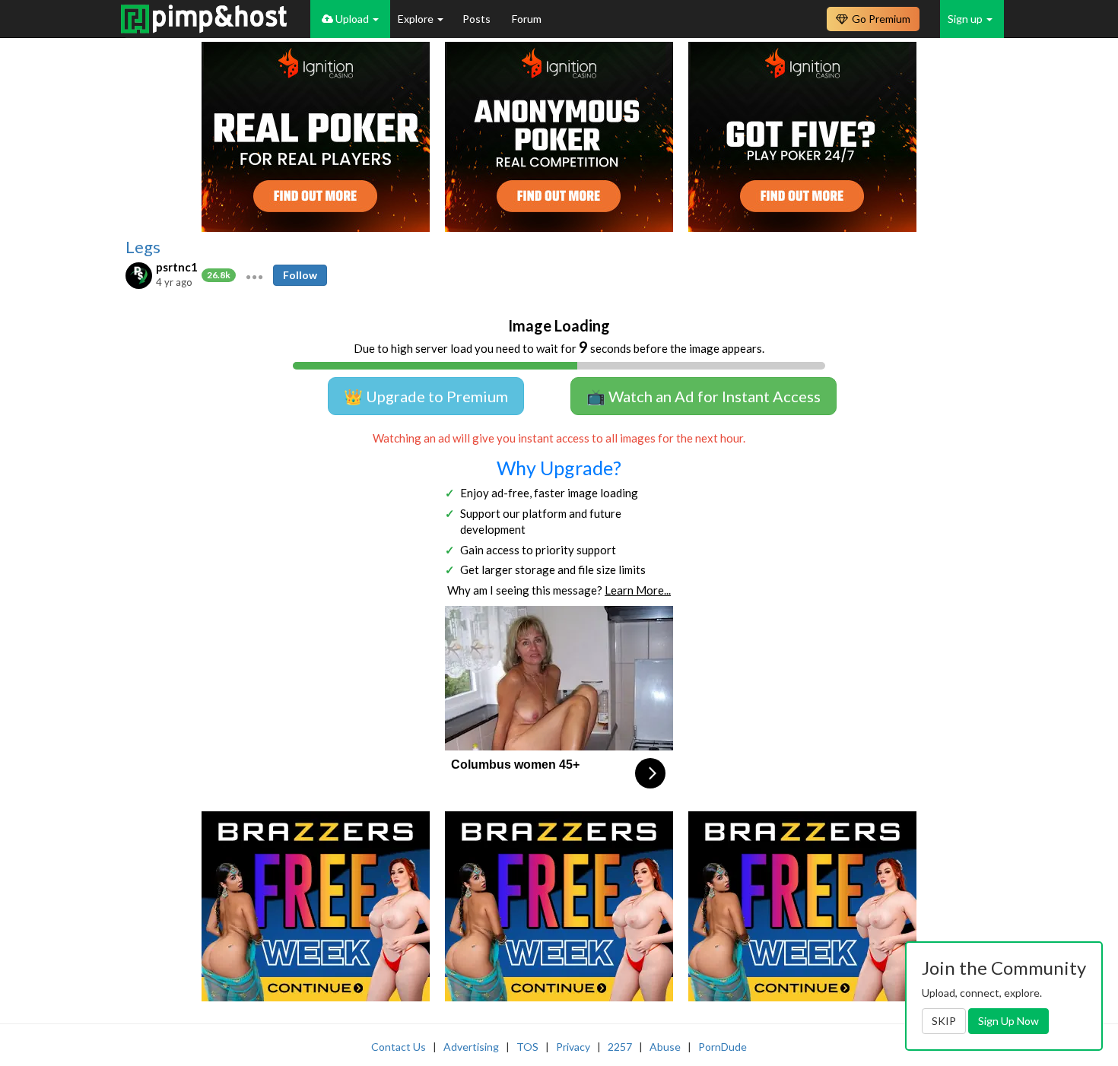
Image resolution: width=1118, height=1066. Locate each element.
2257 (620, 1046)
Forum (527, 18)
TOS (527, 1046)
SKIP (944, 1020)
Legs (142, 247)
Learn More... (638, 590)
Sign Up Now (1008, 1020)
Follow (300, 274)
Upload (352, 18)
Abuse (665, 1046)
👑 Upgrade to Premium (426, 396)
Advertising (471, 1046)
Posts (477, 18)
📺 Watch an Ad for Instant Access (703, 396)
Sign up (966, 18)
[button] (254, 275)
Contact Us (398, 1046)
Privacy (573, 1046)
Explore (417, 18)
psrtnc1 (177, 267)
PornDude (722, 1046)
